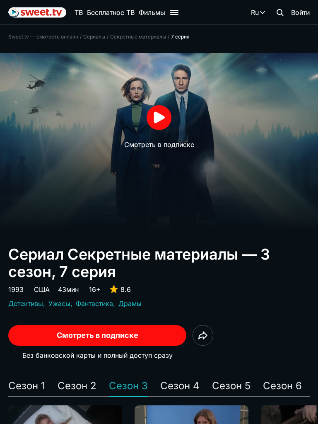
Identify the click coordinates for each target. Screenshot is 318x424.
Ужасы (59, 303)
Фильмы (152, 12)
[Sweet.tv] (37, 12)
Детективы (25, 303)
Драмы (130, 303)
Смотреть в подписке (97, 335)
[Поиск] (280, 12)
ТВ (79, 12)
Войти (300, 12)
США (42, 289)
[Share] (203, 335)
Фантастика (94, 303)
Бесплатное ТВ (111, 12)
